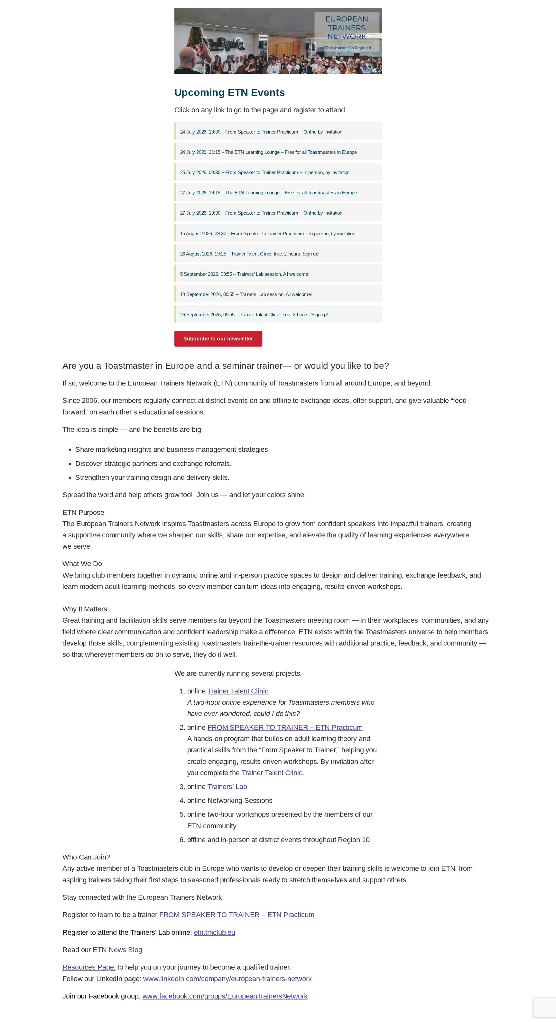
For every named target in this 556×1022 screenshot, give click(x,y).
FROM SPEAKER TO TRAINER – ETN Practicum (285, 727)
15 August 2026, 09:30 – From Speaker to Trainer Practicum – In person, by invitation (268, 233)
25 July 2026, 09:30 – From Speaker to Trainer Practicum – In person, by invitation (265, 172)
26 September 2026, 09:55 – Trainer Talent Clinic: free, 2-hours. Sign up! (254, 314)
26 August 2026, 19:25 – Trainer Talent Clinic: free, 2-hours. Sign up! (250, 253)
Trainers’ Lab (227, 787)
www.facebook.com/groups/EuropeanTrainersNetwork (225, 996)
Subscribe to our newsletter (218, 338)
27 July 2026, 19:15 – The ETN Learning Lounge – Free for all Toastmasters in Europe (268, 192)
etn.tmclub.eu (215, 932)
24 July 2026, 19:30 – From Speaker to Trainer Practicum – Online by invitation (261, 132)
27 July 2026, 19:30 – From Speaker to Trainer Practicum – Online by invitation (261, 213)
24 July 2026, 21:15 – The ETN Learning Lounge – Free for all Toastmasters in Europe (268, 152)
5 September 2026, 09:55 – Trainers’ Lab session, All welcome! (245, 274)
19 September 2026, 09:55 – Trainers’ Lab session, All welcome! (246, 294)
